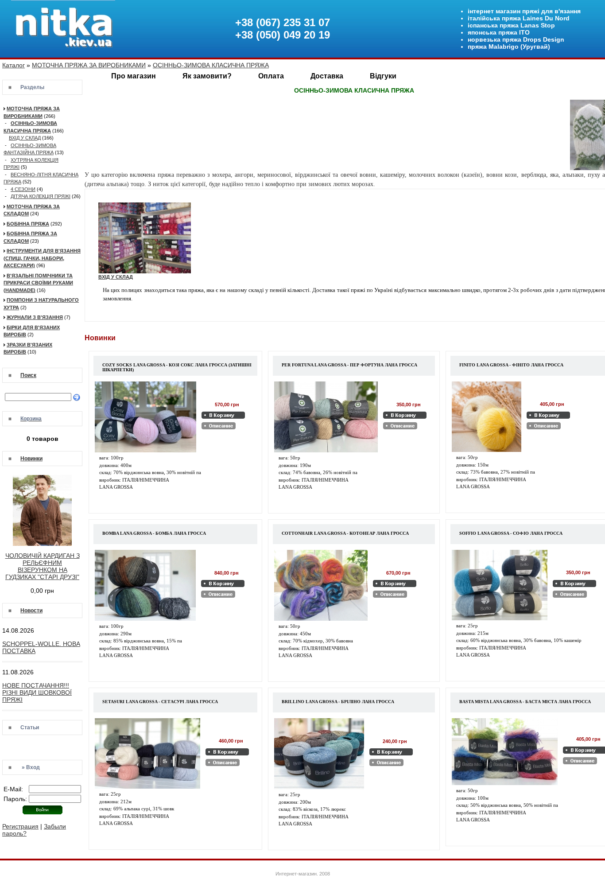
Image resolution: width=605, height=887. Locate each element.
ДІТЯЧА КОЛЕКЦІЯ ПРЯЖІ (40, 196)
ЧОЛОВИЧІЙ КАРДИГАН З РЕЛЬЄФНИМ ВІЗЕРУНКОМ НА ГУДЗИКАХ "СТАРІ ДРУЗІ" (42, 566)
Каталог (13, 65)
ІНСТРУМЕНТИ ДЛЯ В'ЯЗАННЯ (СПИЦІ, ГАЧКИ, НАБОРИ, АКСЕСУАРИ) (42, 258)
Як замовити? (207, 76)
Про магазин (133, 76)
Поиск (28, 375)
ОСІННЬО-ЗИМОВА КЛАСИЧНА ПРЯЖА (211, 65)
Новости (31, 610)
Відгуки (383, 76)
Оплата (271, 76)
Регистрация (20, 826)
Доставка (326, 76)
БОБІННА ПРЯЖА (28, 223)
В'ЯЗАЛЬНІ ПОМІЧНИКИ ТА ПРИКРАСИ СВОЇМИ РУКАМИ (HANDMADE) (38, 283)
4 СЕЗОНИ (23, 189)
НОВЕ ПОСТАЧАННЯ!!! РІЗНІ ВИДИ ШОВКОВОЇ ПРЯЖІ (37, 692)
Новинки (31, 458)
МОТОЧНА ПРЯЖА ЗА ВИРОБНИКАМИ (89, 65)
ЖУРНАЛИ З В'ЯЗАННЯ (35, 317)
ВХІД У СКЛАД (25, 137)
